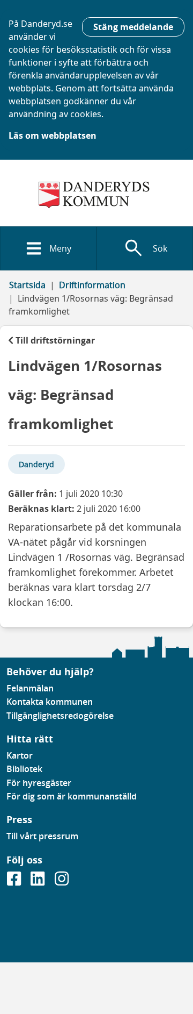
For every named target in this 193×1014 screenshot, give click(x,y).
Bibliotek (24, 769)
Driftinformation (92, 285)
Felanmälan (30, 688)
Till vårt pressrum (42, 836)
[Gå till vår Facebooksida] (15, 882)
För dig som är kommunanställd (71, 796)
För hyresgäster (38, 783)
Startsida (27, 285)
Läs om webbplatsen (52, 135)
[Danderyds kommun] (96, 195)
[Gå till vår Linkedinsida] (38, 882)
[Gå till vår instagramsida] (61, 882)
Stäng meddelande (133, 27)
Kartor (19, 755)
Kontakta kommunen (49, 702)
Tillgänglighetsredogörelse (60, 716)
